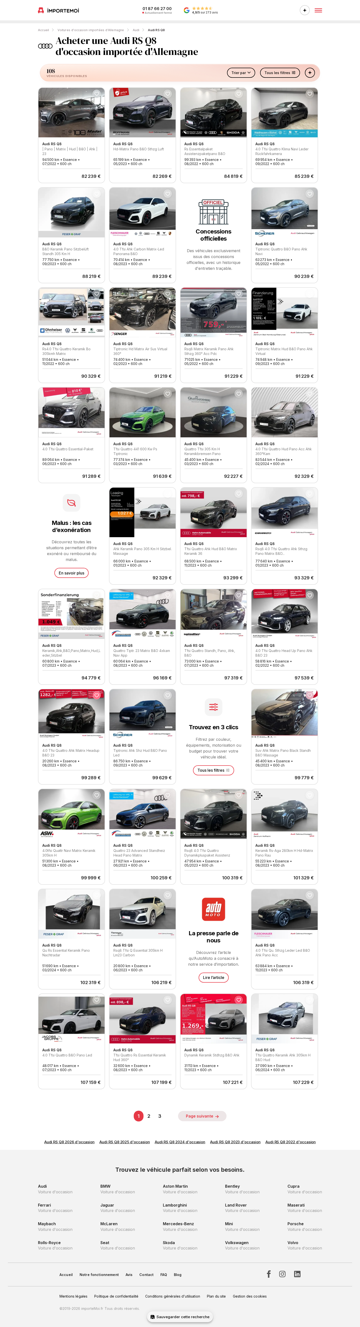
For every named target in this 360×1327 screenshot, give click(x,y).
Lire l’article (213, 977)
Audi (136, 30)
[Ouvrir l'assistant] (305, 10)
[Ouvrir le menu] (318, 10)
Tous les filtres (210, 770)
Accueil (43, 30)
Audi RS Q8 (156, 30)
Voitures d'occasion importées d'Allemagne (91, 30)
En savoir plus (71, 573)
